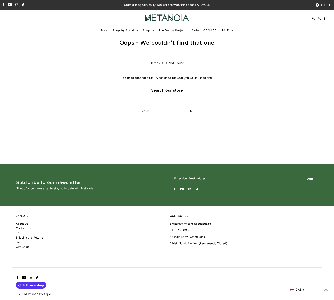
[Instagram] (16, 5)
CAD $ (325, 5)
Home (154, 63)
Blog (19, 242)
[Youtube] (9, 5)
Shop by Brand (123, 30)
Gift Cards (22, 247)
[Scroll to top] (325, 290)
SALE (225, 30)
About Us (22, 223)
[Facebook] (3, 5)
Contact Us (23, 228)
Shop (146, 30)
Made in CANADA (204, 30)
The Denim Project (172, 30)
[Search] (313, 18)
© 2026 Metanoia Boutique (34, 294)
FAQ (19, 233)
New (104, 30)
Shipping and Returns (29, 237)
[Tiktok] (22, 5)
